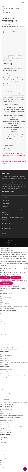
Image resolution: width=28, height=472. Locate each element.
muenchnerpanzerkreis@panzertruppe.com (14, 155)
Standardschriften (5, 446)
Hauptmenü (3, 458)
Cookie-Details (16, 286)
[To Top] (25, 469)
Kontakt (17, 244)
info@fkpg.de (4, 233)
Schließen (2, 428)
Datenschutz (6, 203)
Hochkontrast (4, 442)
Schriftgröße (4, 437)
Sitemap (2, 467)
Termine (5, 197)
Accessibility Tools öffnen (6, 430)
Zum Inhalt (2, 463)
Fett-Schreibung (5, 450)
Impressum (6, 200)
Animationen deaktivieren (7, 454)
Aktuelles (5, 194)
